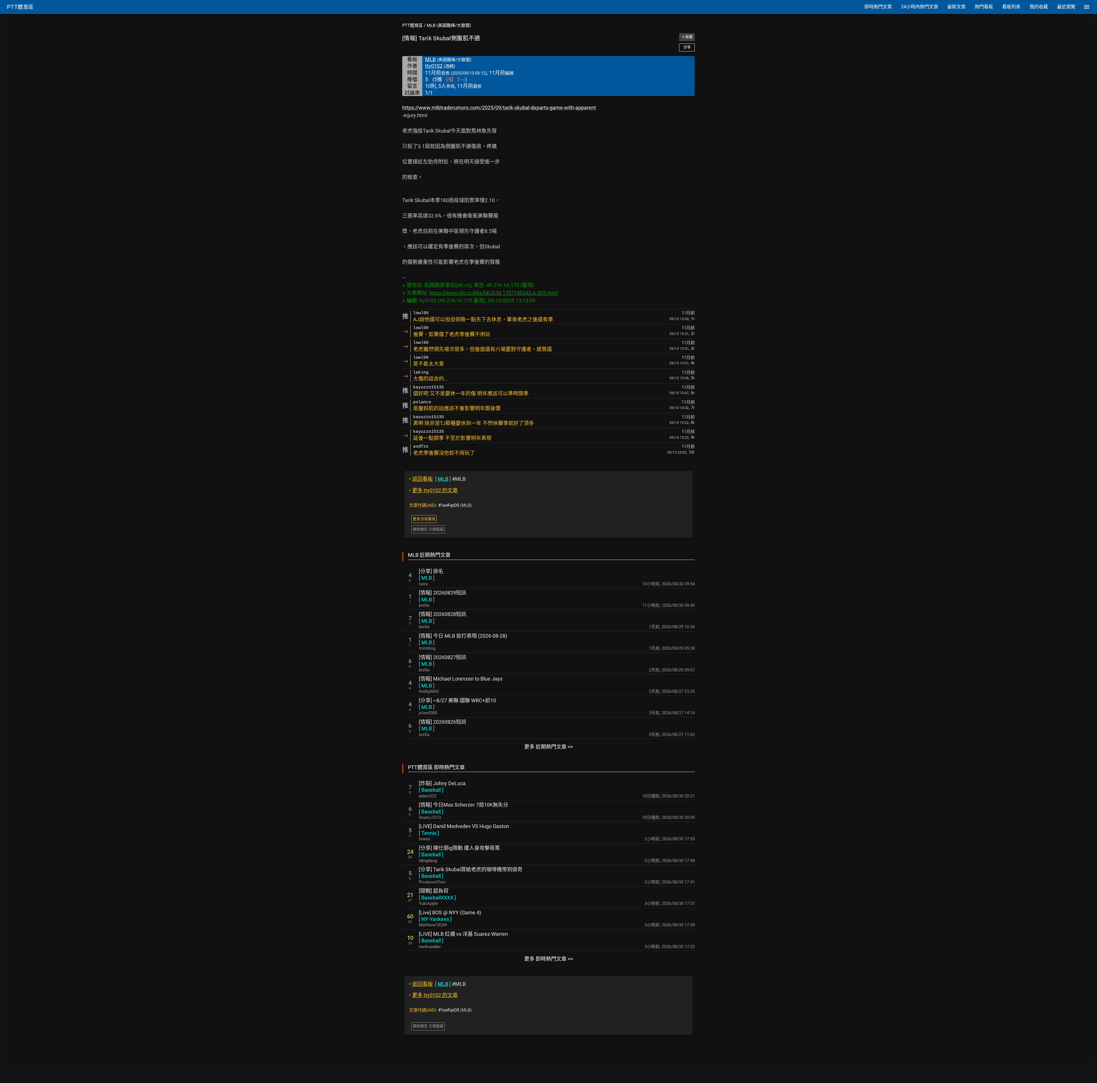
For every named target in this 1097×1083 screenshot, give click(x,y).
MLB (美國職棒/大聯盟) (449, 25)
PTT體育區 (412, 25)
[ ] (427, 578)
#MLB (437, 479)
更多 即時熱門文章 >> (548, 959)
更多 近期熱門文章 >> (548, 747)
